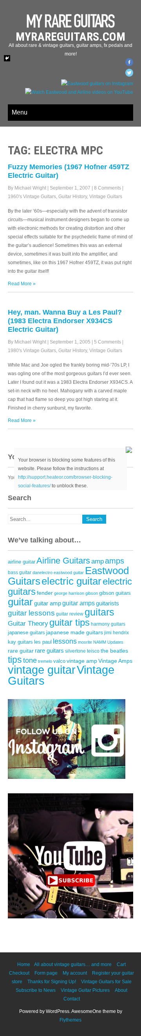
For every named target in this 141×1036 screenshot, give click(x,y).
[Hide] (7, 58)
